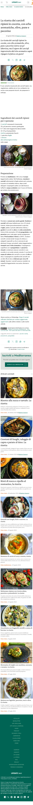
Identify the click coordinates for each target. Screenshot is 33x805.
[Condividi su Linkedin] (16, 60)
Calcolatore (17, 738)
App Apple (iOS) (16, 723)
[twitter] (8, 797)
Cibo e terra (4, 412)
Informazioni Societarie (16, 764)
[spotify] (15, 797)
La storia (16, 757)
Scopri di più (21, 349)
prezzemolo (4, 336)
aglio (10, 135)
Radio (16, 728)
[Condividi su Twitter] (13, 60)
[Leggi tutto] (31, 373)
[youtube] (18, 797)
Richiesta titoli (16, 733)
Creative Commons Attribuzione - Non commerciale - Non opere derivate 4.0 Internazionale (15, 329)
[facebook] (5, 797)
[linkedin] (25, 797)
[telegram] (28, 797)
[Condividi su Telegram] (24, 60)
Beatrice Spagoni (21, 36)
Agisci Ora (16, 741)
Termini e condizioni (16, 767)
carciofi (4, 124)
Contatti (16, 752)
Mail (16, 759)
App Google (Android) (16, 726)
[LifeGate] (16, 2)
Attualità (16, 718)
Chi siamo (16, 755)
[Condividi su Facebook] (9, 60)
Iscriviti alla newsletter (15, 364)
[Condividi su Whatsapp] (20, 60)
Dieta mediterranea (6, 565)
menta (3, 133)
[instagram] (21, 797)
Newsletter (16, 721)
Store (9, 2)
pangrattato (11, 336)
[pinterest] (11, 797)
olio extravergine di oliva (9, 140)
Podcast (16, 731)
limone (4, 138)
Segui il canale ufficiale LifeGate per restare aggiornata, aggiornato (15, 319)
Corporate (16, 736)
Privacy (16, 762)
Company (16, 750)
